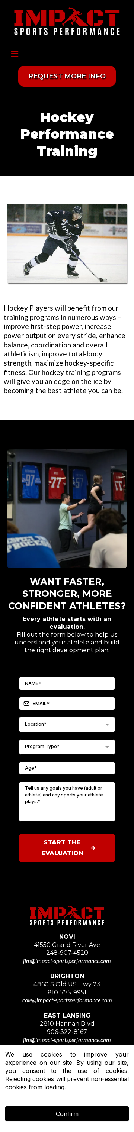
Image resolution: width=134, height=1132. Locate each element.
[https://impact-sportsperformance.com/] (67, 21)
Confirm (67, 1114)
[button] (13, 54)
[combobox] (67, 724)
